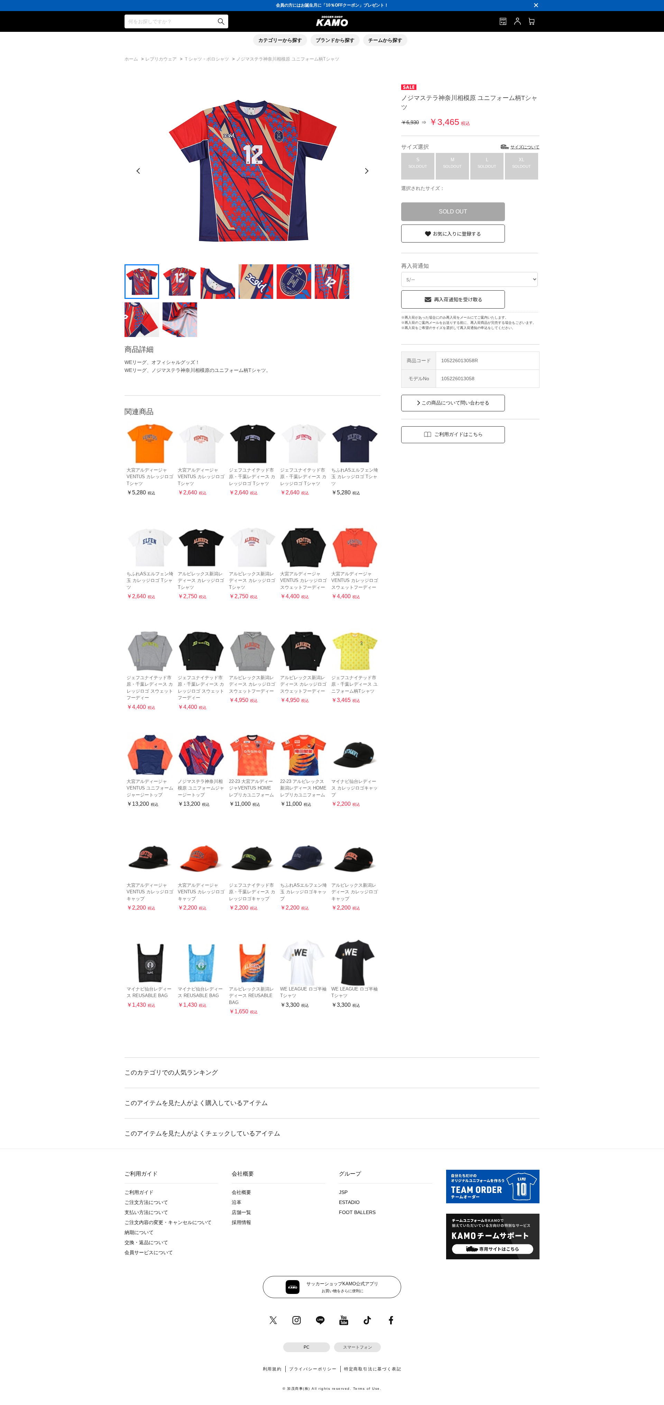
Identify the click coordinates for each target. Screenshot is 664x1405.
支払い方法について (146, 1212)
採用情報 (241, 1222)
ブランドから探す (335, 40)
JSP (343, 1192)
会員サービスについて (148, 1252)
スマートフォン (357, 1347)
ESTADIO (349, 1202)
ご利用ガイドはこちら (458, 434)
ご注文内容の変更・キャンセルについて (168, 1222)
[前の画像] (138, 171)
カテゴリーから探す (280, 40)
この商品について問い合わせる (455, 402)
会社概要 (241, 1192)
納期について (139, 1232)
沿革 (236, 1202)
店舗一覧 (241, 1212)
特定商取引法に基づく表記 (373, 1369)
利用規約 (272, 1369)
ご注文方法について (146, 1202)
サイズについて (525, 147)
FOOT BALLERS (357, 1212)
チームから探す (385, 40)
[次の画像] (366, 171)
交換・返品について (146, 1242)
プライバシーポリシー (313, 1369)
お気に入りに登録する (457, 233)
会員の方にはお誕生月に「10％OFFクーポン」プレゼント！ (332, 5)
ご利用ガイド (139, 1192)
